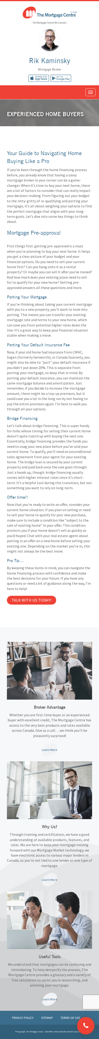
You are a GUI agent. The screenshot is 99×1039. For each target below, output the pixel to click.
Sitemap (47, 1018)
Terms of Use (70, 1018)
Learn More (49, 750)
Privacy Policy (23, 1018)
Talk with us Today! (32, 600)
